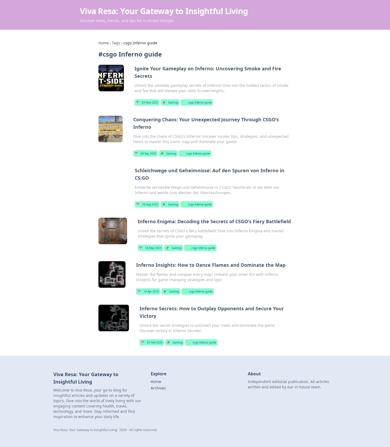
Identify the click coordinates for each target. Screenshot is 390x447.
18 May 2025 (150, 248)
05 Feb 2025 (152, 342)
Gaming (170, 102)
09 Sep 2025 (145, 153)
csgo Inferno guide (197, 102)
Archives (158, 387)
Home (103, 42)
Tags (116, 42)
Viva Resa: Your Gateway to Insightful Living (164, 11)
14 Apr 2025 (148, 291)
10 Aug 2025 (147, 204)
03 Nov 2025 (147, 102)
